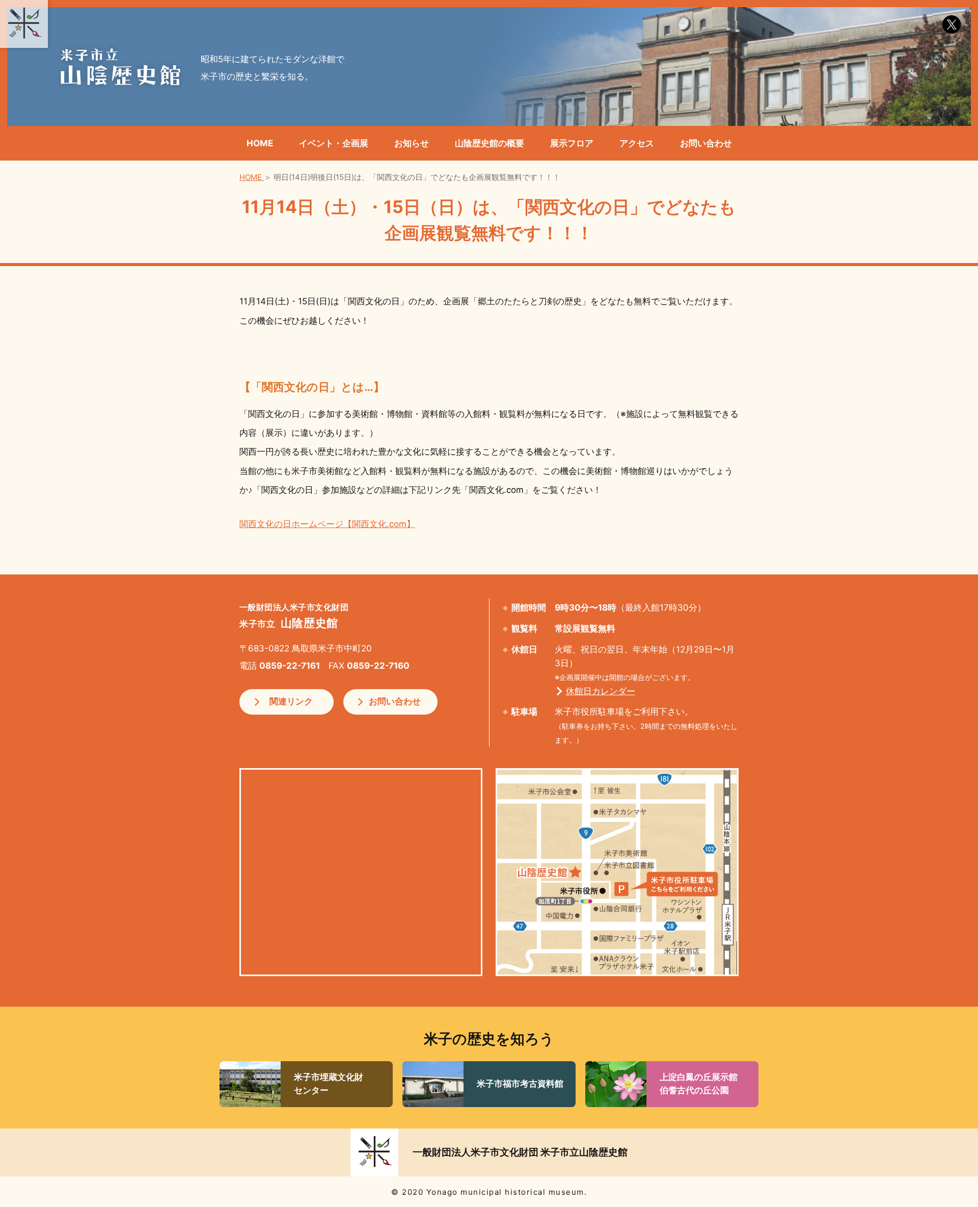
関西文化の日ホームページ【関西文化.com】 (327, 524)
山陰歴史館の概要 (489, 143)
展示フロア (571, 143)
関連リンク (291, 701)
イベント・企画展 (333, 143)
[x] (951, 24)
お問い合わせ (706, 143)
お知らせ (411, 143)
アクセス (636, 143)
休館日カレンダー (600, 691)
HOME (260, 143)
